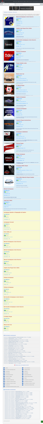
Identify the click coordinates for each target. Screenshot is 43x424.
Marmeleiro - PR (6, 195)
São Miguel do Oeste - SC (20, 148)
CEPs (28, 1)
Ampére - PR (6, 206)
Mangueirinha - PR (19, 183)
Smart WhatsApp (35, 1)
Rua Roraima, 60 (6, 217)
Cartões (22, 1)
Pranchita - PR (6, 321)
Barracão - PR (18, 46)
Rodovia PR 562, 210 (7, 227)
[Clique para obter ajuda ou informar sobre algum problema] (42, 421)
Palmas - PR (18, 57)
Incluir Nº (31, 1)
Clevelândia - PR (7, 219)
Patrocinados (16, 1)
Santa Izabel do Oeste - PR (21, 138)
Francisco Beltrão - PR (20, 160)
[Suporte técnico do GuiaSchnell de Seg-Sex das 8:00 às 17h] (42, 422)
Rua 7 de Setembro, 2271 (7, 282)
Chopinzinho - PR (19, 34)
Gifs (19, 1)
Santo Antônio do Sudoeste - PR (22, 80)
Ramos (25, 1)
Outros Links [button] (40, 1)
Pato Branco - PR (19, 23)
